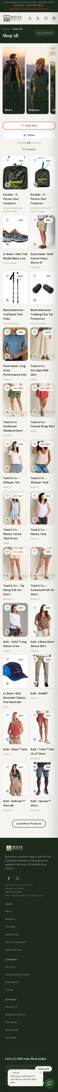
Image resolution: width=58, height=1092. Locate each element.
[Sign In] (37, 18)
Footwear (10, 926)
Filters (31, 135)
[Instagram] (17, 878)
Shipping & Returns (15, 1014)
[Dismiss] (40, 1072)
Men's (8, 911)
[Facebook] (8, 878)
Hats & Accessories (15, 942)
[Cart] (54, 18)
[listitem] (14, 80)
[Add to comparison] (7, 184)
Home (6, 29)
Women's (10, 919)
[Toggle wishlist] (7, 160)
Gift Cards (10, 1037)
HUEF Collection (13, 949)
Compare (31, 149)
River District (12, 982)
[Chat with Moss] (49, 1083)
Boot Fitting (11, 1029)
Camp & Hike (12, 934)
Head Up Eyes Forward (17, 974)
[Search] (29, 18)
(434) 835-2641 (34, 5)
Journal (9, 989)
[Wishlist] (45, 18)
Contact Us (11, 1006)
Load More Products (29, 823)
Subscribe (43, 1069)
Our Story (10, 966)
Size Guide (11, 1022)
